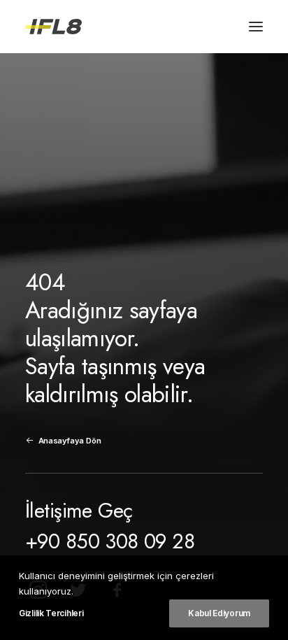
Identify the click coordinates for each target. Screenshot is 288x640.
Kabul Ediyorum (219, 613)
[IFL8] (53, 26)
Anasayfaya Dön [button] (69, 441)
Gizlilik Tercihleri (51, 613)
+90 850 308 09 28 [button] (109, 541)
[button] (256, 26)
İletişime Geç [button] (78, 510)
